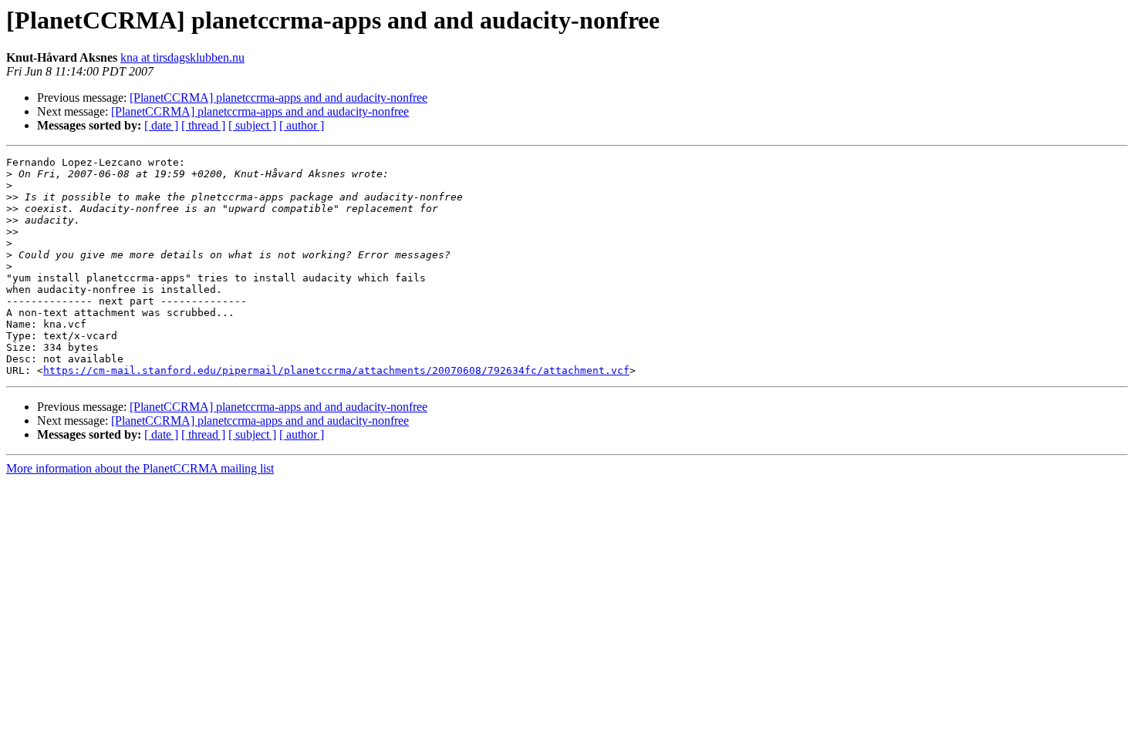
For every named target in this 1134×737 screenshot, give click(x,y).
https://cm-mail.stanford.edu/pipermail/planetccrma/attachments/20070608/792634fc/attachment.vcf (336, 370)
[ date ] (161, 125)
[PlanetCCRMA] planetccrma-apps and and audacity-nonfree (278, 97)
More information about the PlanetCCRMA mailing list (140, 468)
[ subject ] (252, 125)
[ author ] (301, 125)
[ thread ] (203, 125)
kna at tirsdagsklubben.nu (182, 57)
